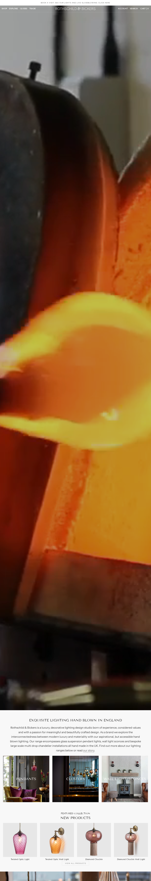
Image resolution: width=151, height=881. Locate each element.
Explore (13, 9)
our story (88, 750)
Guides (23, 9)
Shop (4, 9)
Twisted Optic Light (20, 859)
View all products (75, 863)
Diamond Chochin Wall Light (131, 859)
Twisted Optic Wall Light (57, 859)
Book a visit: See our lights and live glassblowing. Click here (75, 3)
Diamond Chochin (94, 859)
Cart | (144, 9)
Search (134, 9)
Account (123, 9)
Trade (32, 9)
